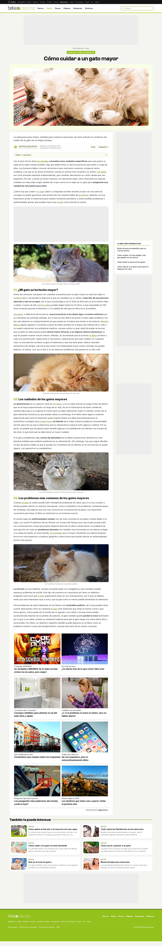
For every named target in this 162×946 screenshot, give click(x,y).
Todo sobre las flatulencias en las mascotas (122, 829)
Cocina (42, 2)
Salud (72, 2)
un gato (40, 191)
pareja (47, 921)
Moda (29, 2)
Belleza (35, 2)
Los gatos (101, 172)
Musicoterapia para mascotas (115, 862)
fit (84, 921)
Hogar (87, 2)
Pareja (56, 2)
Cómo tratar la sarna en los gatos (131, 262)
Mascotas (64, 2)
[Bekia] (12, 2)
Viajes (97, 2)
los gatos (57, 404)
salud (63, 921)
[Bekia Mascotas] (21, 8)
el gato (60, 202)
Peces (57, 8)
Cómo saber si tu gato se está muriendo (47, 845)
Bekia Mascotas (78, 48)
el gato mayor (45, 421)
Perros (41, 8)
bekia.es (11, 921)
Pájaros (67, 8)
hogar (79, 921)
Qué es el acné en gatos (40, 862)
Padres (49, 2)
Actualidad (21, 2)
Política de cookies (47, 927)
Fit (92, 2)
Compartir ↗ (103, 147)
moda (19, 921)
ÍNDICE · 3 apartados (61, 155)
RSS (58, 927)
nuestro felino (20, 298)
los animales (43, 161)
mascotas (55, 921)
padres (40, 921)
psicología (71, 921)
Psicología (79, 2)
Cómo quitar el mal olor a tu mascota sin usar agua (52, 829)
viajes (88, 921)
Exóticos (89, 8)
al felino (93, 335)
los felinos (83, 195)
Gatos (49, 8)
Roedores (77, 8)
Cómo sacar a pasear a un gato (116, 845)
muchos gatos (44, 305)
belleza (26, 921)
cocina (33, 921)
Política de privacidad (28, 927)
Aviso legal (12, 927)
